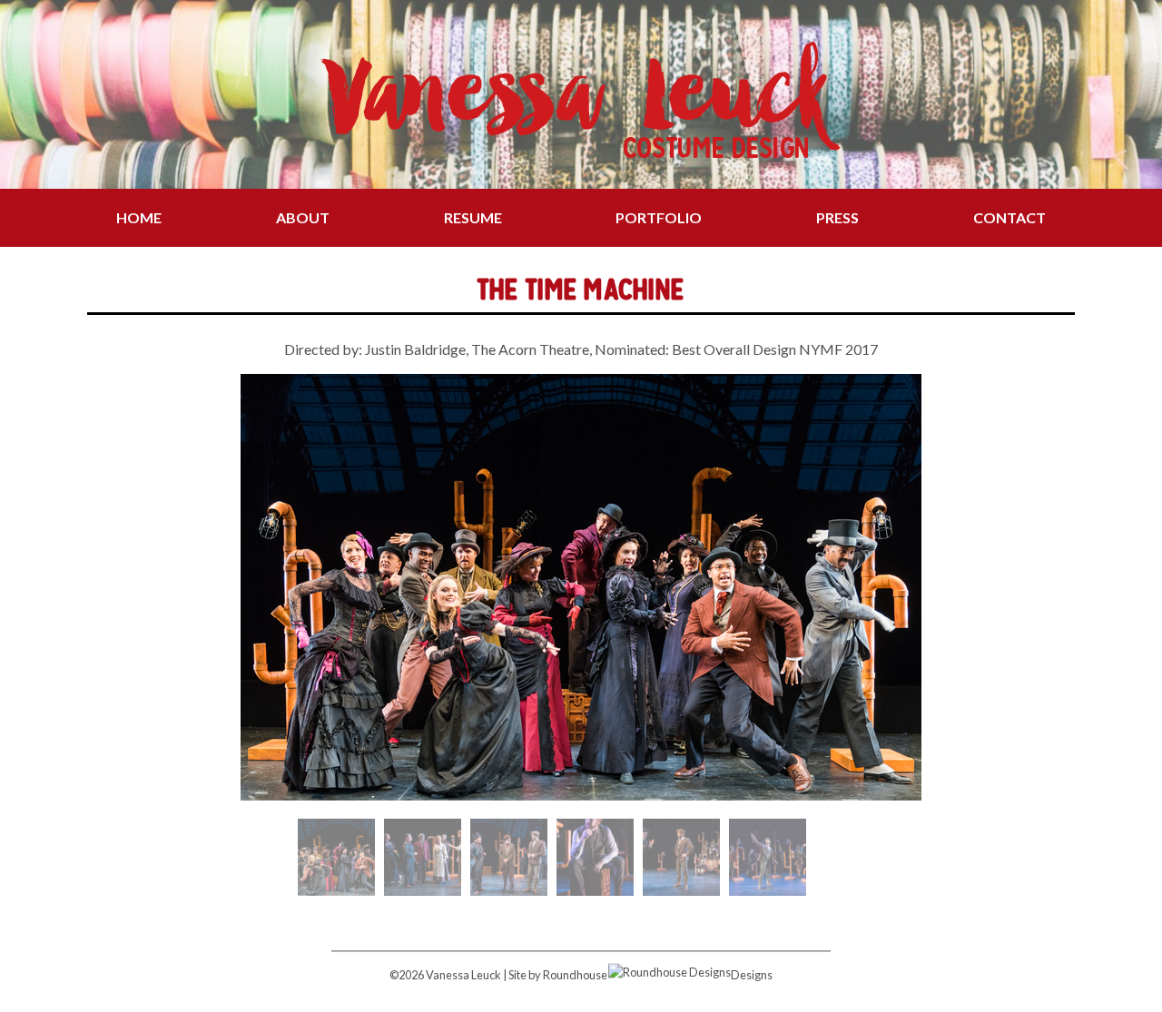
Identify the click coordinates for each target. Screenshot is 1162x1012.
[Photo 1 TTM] (336, 857)
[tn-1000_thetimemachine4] (681, 857)
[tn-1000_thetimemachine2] (508, 857)
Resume (473, 217)
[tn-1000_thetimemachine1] (422, 857)
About (303, 217)
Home (139, 217)
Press (837, 217)
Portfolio (658, 217)
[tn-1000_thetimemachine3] (595, 857)
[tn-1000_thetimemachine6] (767, 857)
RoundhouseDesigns (658, 975)
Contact (1009, 217)
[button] (100, 587)
